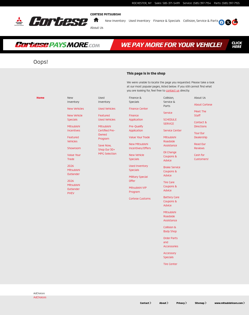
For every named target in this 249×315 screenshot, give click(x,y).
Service (167, 112)
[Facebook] (221, 22)
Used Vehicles (106, 108)
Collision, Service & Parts (200, 20)
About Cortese (203, 104)
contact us (172, 90)
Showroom (74, 148)
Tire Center (170, 264)
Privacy (180, 303)
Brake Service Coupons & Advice (171, 171)
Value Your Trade (139, 137)
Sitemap (199, 303)
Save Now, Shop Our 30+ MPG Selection (107, 149)
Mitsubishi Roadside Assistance (170, 141)
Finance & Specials (166, 20)
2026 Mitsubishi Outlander (73, 170)
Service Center (172, 130)
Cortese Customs (140, 198)
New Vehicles (75, 108)
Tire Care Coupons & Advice (170, 186)
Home (40, 97)
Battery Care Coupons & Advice (171, 201)
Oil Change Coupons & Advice (170, 156)
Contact (144, 303)
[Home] (19, 21)
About (162, 303)
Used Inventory (139, 20)
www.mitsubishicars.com (229, 303)
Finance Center (138, 108)
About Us (96, 27)
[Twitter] (228, 22)
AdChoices (39, 293)
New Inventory (115, 20)
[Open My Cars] (235, 21)
